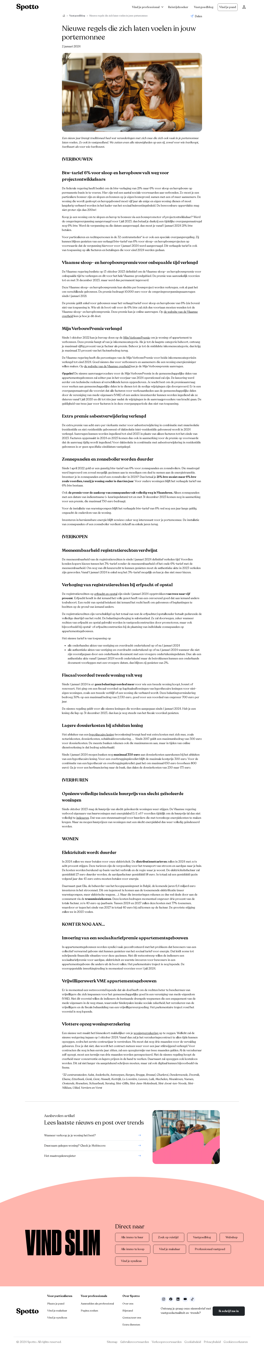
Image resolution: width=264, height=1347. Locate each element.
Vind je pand (227, 7)
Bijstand (127, 1310)
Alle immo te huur (132, 1237)
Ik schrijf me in (229, 1311)
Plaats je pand (55, 1303)
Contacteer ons (131, 1317)
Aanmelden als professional (97, 1303)
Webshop (232, 1237)
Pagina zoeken (89, 1310)
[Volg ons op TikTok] (192, 1299)
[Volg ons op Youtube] (185, 1299)
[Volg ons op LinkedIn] (178, 1299)
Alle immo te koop (132, 1249)
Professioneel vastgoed (210, 1249)
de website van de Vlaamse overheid (107, 366)
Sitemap (112, 1342)
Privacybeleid (212, 1342)
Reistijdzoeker (178, 7)
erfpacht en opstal (105, 594)
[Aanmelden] (244, 7)
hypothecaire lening (101, 735)
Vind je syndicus (131, 1261)
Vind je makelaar (169, 1249)
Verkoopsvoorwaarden (167, 1342)
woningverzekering (146, 1033)
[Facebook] (171, 1299)
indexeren (82, 818)
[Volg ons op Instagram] (163, 1299)
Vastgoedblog (203, 7)
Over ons (127, 1303)
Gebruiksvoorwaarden (134, 1342)
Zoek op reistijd (168, 1237)
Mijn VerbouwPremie (136, 338)
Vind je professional (145, 7)
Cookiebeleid (192, 1342)
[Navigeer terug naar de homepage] (27, 7)
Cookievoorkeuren (236, 1342)
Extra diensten (131, 1324)
